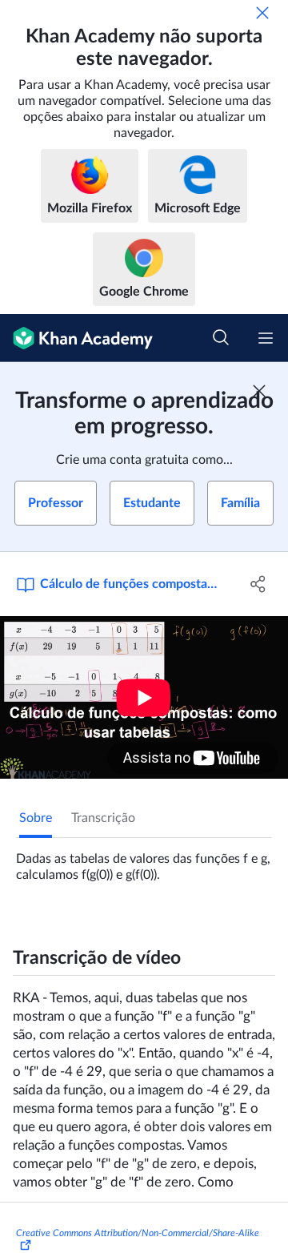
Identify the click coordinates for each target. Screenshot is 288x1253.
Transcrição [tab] (103, 818)
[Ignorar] (262, 13)
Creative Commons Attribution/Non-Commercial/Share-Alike (137, 1233)
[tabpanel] (144, 860)
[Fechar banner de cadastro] (259, 391)
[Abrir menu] (265, 338)
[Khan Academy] (76, 338)
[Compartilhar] (258, 584)
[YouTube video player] (144, 697)
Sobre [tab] (35, 818)
